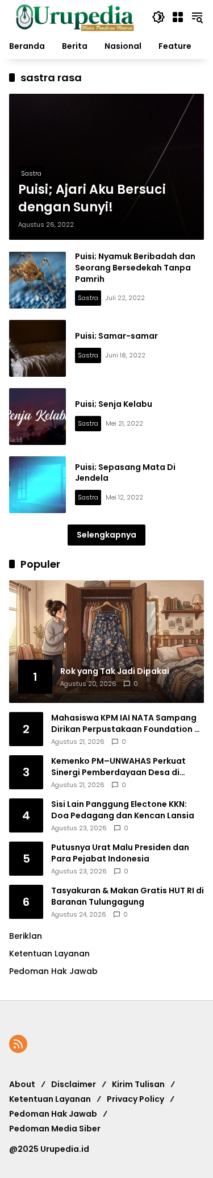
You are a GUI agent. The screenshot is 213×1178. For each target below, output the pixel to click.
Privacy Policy (135, 1099)
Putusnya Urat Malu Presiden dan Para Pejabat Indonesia (120, 853)
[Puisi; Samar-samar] (37, 348)
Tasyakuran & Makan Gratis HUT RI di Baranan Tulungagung (127, 896)
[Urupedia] (74, 16)
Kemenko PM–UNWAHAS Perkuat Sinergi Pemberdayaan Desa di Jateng (118, 767)
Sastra (31, 173)
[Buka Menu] (178, 17)
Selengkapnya (106, 534)
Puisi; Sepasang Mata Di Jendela (125, 472)
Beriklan (25, 936)
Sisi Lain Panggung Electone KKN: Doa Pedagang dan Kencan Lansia (122, 810)
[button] (158, 17)
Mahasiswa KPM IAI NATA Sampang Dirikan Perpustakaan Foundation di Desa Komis (126, 724)
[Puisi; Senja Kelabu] (37, 416)
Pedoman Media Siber (55, 1128)
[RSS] (18, 1044)
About (22, 1084)
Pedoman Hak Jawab (53, 1113)
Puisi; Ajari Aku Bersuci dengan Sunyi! (92, 198)
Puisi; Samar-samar (116, 336)
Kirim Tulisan (138, 1084)
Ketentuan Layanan (49, 953)
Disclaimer (73, 1084)
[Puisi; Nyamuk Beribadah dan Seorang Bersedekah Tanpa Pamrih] (37, 280)
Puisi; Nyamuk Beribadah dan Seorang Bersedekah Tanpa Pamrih (135, 267)
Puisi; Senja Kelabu (113, 404)
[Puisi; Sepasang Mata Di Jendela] (37, 484)
